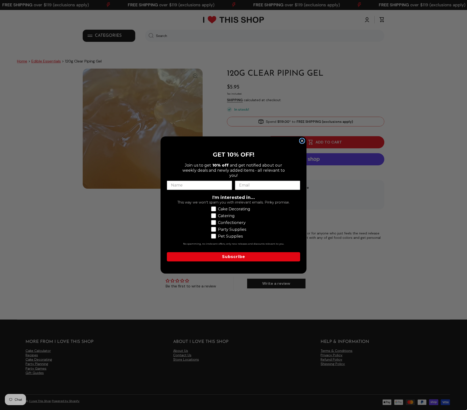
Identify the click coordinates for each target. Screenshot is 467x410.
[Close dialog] (302, 140)
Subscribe (233, 256)
